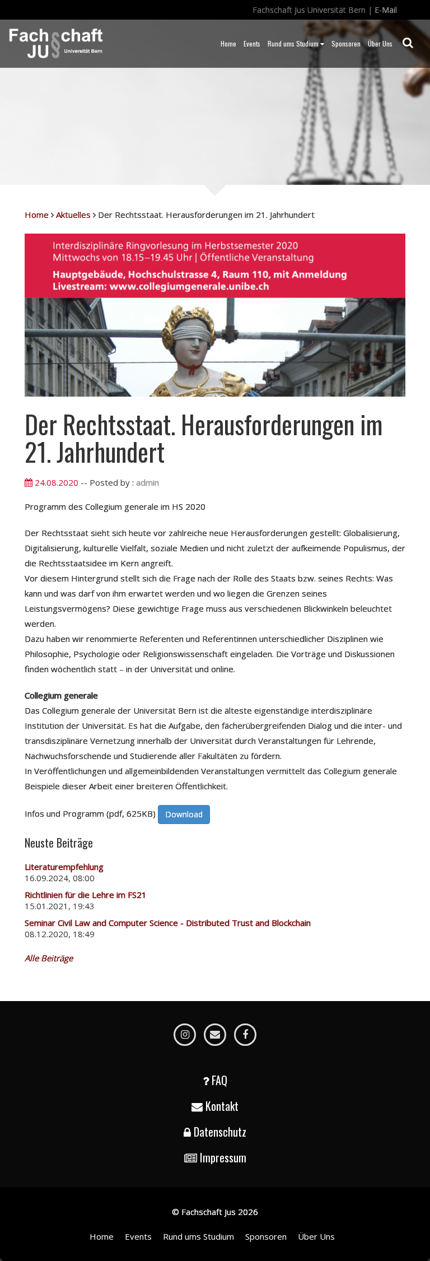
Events (252, 43)
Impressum (223, 1157)
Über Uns (380, 43)
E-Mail (386, 9)
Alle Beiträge (49, 958)
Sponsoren (346, 43)
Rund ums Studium (293, 43)
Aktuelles (73, 214)
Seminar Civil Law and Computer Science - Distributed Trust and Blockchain (168, 922)
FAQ (219, 1080)
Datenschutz (220, 1131)
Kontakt (222, 1105)
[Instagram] (185, 1034)
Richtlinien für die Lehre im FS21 (86, 894)
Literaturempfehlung (64, 866)
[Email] (215, 1034)
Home (228, 43)
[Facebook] (245, 1034)
